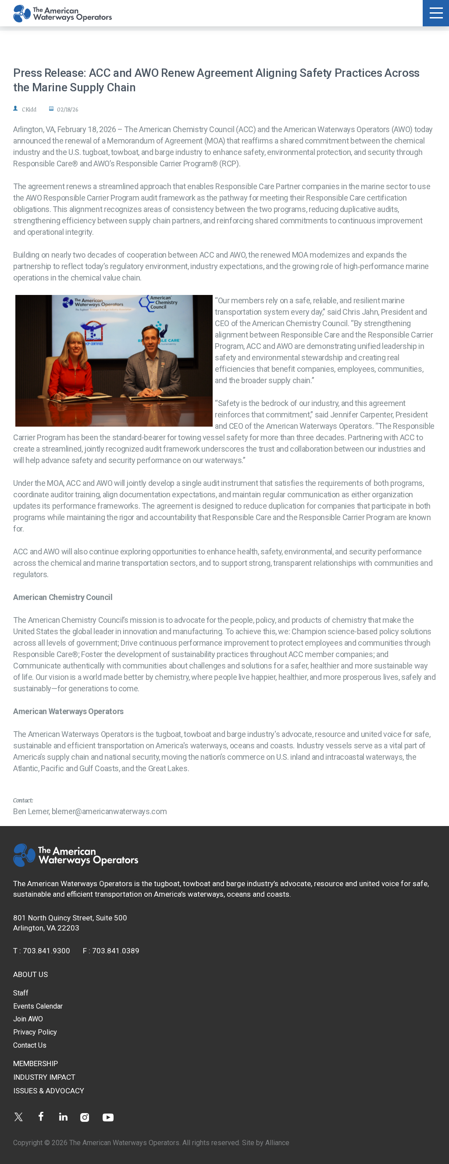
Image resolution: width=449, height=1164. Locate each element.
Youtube (108, 1116)
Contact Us (29, 1045)
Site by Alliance (265, 1143)
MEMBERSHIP (35, 1063)
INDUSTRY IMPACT (44, 1077)
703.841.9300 (46, 950)
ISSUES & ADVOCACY (48, 1090)
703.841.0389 (115, 950)
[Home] (75, 864)
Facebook (41, 1116)
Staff (21, 993)
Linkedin (63, 1116)
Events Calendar (38, 1006)
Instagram (85, 1116)
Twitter (18, 1116)
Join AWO (28, 1019)
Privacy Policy (35, 1032)
